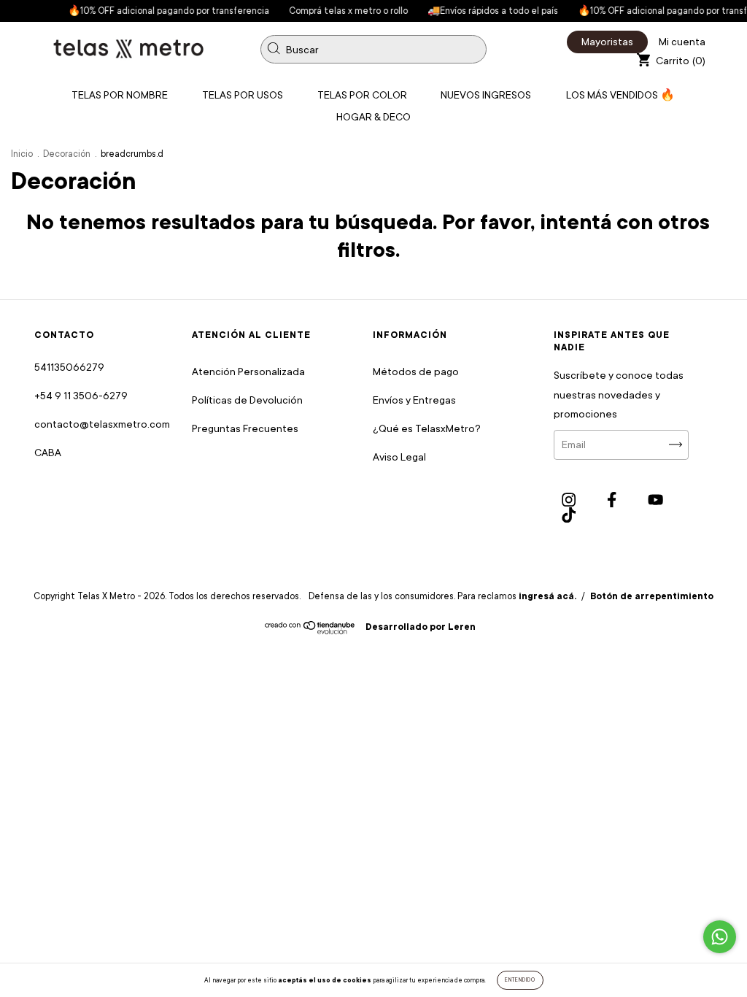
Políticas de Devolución (247, 400)
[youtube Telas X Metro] (655, 500)
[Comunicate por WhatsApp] (719, 936)
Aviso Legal (399, 457)
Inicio (22, 154)
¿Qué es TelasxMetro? (427, 428)
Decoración (66, 154)
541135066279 (69, 367)
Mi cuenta (682, 41)
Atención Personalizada (248, 371)
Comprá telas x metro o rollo (336, 11)
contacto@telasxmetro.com (102, 424)
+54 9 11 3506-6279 (81, 395)
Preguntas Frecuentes (245, 428)
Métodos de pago (416, 371)
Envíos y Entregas (414, 400)
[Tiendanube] (310, 630)
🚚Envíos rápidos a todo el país (480, 11)
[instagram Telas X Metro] (570, 500)
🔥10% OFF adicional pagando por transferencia (156, 11)
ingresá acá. (547, 596)
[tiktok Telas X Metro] (569, 516)
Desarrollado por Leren (420, 627)
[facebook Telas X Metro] (613, 500)
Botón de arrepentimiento (651, 596)
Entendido (520, 980)
